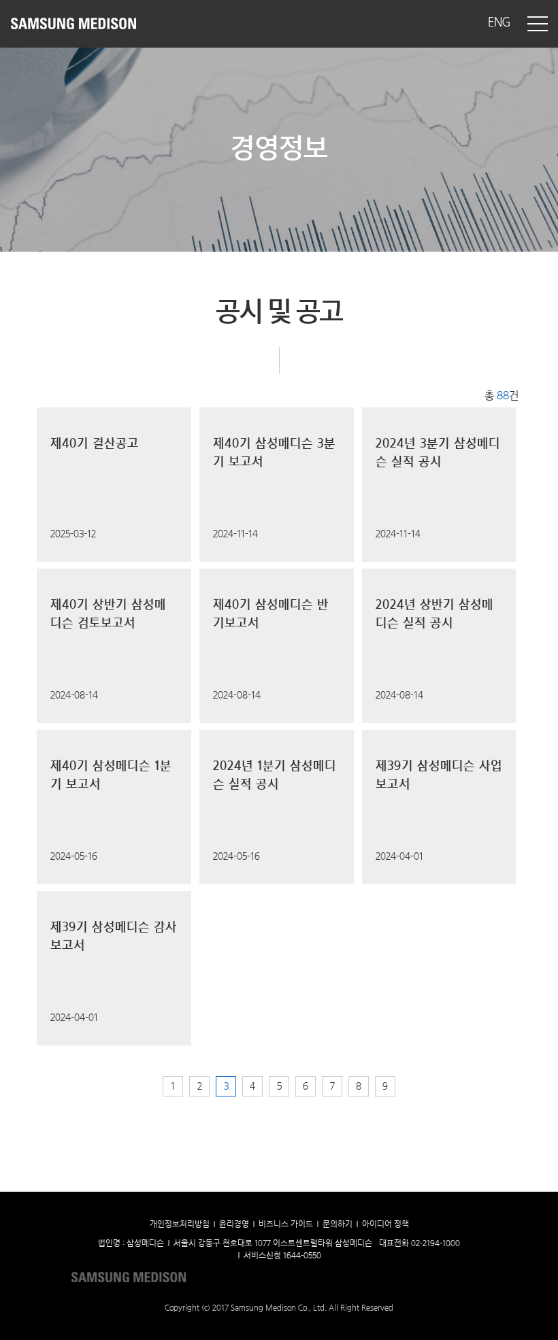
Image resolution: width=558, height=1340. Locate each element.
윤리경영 (234, 1224)
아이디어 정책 (385, 1224)
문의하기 (337, 1224)
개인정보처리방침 (180, 1224)
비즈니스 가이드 (286, 1224)
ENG (499, 22)
